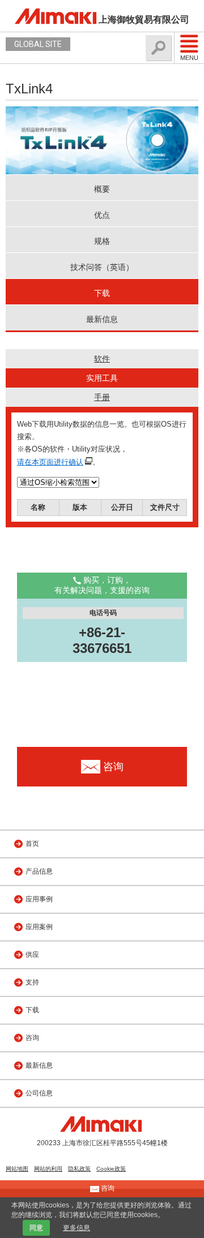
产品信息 (39, 871)
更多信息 (76, 1228)
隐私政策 (79, 1169)
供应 (32, 954)
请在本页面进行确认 (50, 462)
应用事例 (39, 899)
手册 (102, 397)
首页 (32, 844)
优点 (102, 215)
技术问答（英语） (102, 267)
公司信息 (39, 1093)
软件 (102, 358)
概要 (102, 189)
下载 (102, 293)
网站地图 (17, 1169)
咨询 (32, 1038)
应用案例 (39, 927)
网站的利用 (48, 1169)
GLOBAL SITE (38, 44)
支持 (32, 982)
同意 (36, 1228)
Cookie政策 (111, 1169)
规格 (102, 241)
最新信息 (102, 319)
